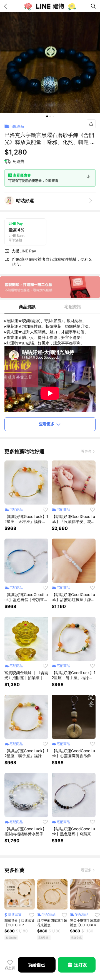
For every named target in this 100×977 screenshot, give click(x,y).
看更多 (86, 451)
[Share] (91, 123)
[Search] (93, 6)
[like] (45, 509)
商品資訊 (27, 306)
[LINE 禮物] (50, 6)
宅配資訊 (72, 306)
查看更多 (46, 423)
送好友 (80, 965)
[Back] (6, 6)
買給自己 (37, 965)
